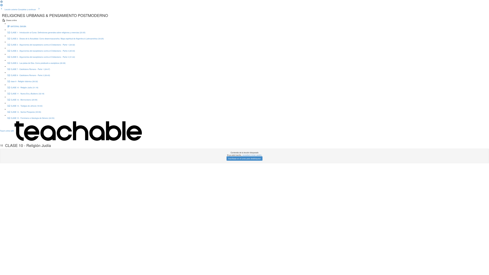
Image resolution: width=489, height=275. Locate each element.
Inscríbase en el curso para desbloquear (244, 158)
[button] (1, 2)
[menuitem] (1, 6)
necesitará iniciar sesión (252, 155)
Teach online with (7, 130)
